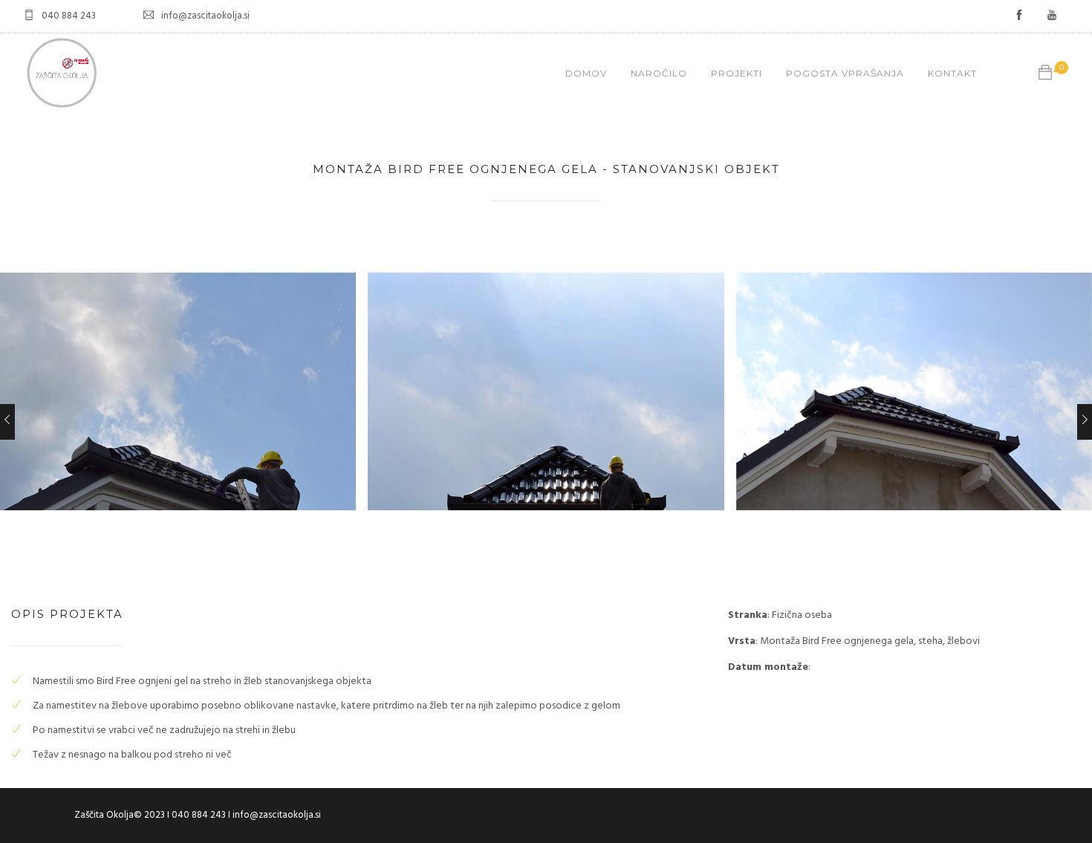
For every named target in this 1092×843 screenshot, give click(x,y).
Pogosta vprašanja (845, 73)
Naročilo (659, 73)
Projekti (736, 73)
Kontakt (952, 73)
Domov (586, 73)
